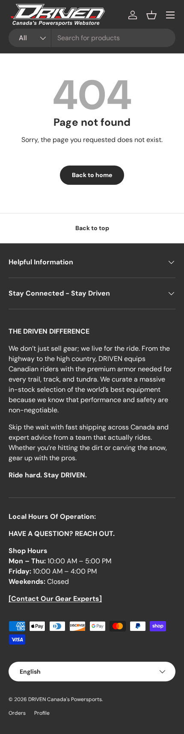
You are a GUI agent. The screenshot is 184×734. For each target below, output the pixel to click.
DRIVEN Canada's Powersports (65, 699)
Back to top (92, 228)
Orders (17, 713)
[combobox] (92, 38)
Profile (42, 713)
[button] (151, 15)
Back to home (92, 175)
